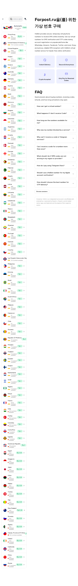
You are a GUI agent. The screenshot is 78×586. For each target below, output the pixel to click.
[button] (55, 106)
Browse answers (41, 191)
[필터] (25, 19)
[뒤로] (3, 19)
